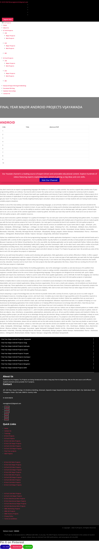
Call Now (6, 547)
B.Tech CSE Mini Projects (12, 441)
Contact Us (6, 93)
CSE (6, 33)
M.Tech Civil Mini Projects (12, 493)
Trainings (7, 433)
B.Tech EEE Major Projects (12, 472)
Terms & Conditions (10, 519)
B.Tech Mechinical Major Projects (15, 501)
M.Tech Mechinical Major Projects (15, 504)
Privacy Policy (8, 516)
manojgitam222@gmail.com (12, 403)
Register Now (17, 547)
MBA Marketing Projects (12, 509)
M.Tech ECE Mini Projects (12, 467)
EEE (6, 53)
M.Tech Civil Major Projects (13, 496)
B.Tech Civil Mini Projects (12, 482)
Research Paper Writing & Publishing (14, 86)
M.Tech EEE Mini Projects (12, 480)
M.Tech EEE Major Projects (13, 477)
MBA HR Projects (9, 511)
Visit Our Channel (49, 180)
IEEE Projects (8, 453)
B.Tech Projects (8, 30)
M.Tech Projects (8, 58)
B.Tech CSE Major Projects (12, 443)
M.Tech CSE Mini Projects (12, 446)
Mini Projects (10, 38)
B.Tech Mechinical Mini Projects (14, 498)
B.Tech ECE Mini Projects (12, 462)
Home (6, 428)
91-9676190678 (8, 398)
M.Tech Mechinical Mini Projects (14, 506)
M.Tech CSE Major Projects (13, 448)
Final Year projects (10, 451)
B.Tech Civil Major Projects (13, 485)
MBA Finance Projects (11, 514)
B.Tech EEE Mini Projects (12, 475)
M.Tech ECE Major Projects (13, 470)
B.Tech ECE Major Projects (12, 465)
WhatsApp (28, 547)
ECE (6, 43)
